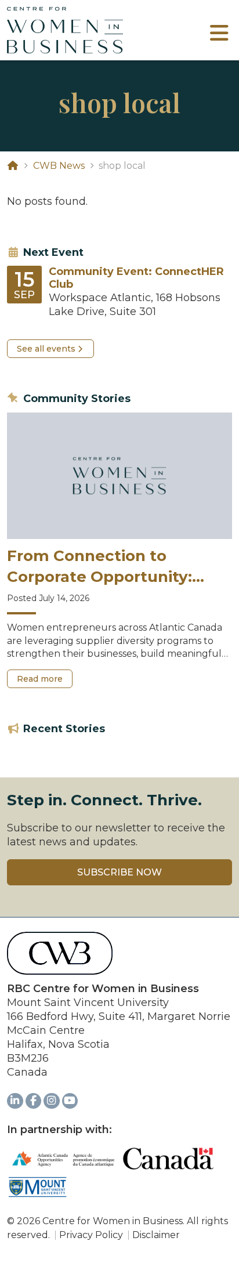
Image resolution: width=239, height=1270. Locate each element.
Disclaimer (156, 1234)
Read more (44, 681)
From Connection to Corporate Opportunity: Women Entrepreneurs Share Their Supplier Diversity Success (99, 567)
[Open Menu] (219, 37)
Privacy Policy (91, 1234)
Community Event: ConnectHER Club (136, 278)
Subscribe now (119, 872)
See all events (46, 348)
